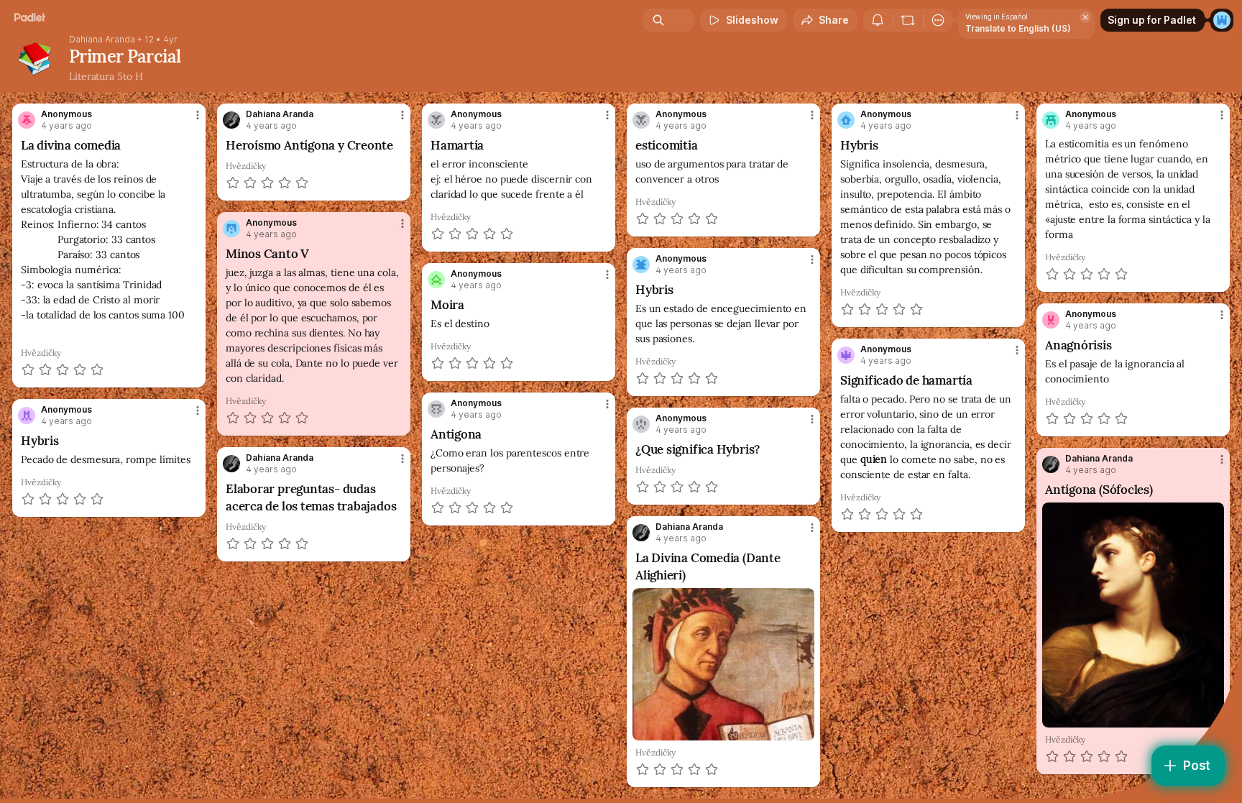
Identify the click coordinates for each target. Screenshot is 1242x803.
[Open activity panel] (877, 20)
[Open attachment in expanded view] (1133, 615)
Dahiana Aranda (102, 40)
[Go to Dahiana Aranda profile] (231, 120)
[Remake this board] (907, 20)
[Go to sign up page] (1221, 20)
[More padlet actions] (938, 20)
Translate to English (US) (1018, 28)
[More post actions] (198, 115)
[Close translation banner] (1085, 17)
